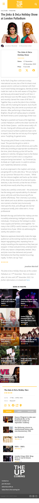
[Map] (21, 405)
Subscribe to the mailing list (11, 490)
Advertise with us (7, 487)
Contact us (5, 481)
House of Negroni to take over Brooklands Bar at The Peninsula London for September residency (25, 419)
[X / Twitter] (9, 405)
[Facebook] (13, 405)
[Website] (17, 405)
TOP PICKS (30, 411)
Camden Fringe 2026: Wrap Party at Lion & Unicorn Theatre (24, 458)
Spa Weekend (19, 437)
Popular (8, 411)
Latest (20, 411)
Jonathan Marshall (11, 46)
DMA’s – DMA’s (20, 447)
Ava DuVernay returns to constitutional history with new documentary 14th (24, 429)
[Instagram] (5, 405)
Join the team (6, 484)
